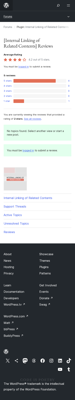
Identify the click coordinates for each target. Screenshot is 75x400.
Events (44, 291)
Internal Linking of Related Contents (47, 26)
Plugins (44, 267)
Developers (11, 298)
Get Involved (48, 285)
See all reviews (32, 118)
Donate (46, 298)
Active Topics (13, 215)
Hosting (9, 267)
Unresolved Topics (16, 223)
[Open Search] (58, 5)
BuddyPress (13, 335)
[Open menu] (69, 5)
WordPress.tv (14, 304)
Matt (9, 323)
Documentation (14, 291)
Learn (7, 285)
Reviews (9, 232)
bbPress (11, 329)
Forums (8, 16)
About (8, 254)
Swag (44, 304)
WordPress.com (16, 316)
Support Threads (15, 206)
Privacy (9, 273)
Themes (44, 260)
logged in (23, 66)
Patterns (45, 273)
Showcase (46, 254)
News (7, 260)
